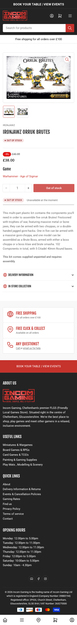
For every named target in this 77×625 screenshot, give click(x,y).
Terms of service (13, 514)
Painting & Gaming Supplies (20, 459)
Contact (8, 518)
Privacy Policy (11, 509)
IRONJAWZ (9, 125)
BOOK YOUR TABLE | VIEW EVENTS (38, 4)
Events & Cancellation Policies (22, 494)
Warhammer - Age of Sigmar (20, 176)
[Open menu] (70, 16)
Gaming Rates (11, 499)
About (6, 484)
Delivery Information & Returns (22, 489)
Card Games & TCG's (16, 454)
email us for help (32, 348)
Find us (7, 504)
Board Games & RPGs (16, 450)
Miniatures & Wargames (18, 445)
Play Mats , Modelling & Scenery (23, 464)
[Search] (70, 28)
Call (18, 348)
